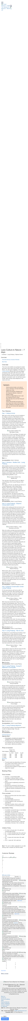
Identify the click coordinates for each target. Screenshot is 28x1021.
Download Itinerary (6, 734)
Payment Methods (5, 1002)
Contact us (3, 997)
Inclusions (13, 359)
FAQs (2, 1000)
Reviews (17, 359)
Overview (4, 359)
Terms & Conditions (5, 999)
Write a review (5, 973)
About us (3, 996)
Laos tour (16, 922)
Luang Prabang (5, 371)
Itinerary (8, 359)
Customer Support (5, 1005)
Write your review (6, 875)
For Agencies (4, 1006)
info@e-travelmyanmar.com (20, 1010)
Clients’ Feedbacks (5, 1003)
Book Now (5, 1019)
